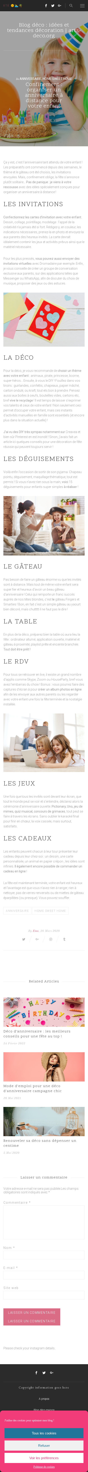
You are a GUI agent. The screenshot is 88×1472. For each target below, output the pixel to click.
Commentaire (17, 1202)
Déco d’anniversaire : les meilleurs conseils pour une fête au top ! (37, 1034)
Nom (9, 1248)
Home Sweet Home (57, 79)
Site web (11, 1288)
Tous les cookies (44, 1433)
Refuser (44, 1445)
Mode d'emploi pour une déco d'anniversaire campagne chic (32, 1089)
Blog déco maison (44, 1410)
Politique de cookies (44, 1466)
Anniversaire (30, 79)
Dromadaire (48, 263)
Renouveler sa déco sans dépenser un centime (39, 1143)
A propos (44, 1398)
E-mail (10, 1268)
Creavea (71, 432)
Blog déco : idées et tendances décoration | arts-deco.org (44, 31)
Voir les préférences (44, 1458)
